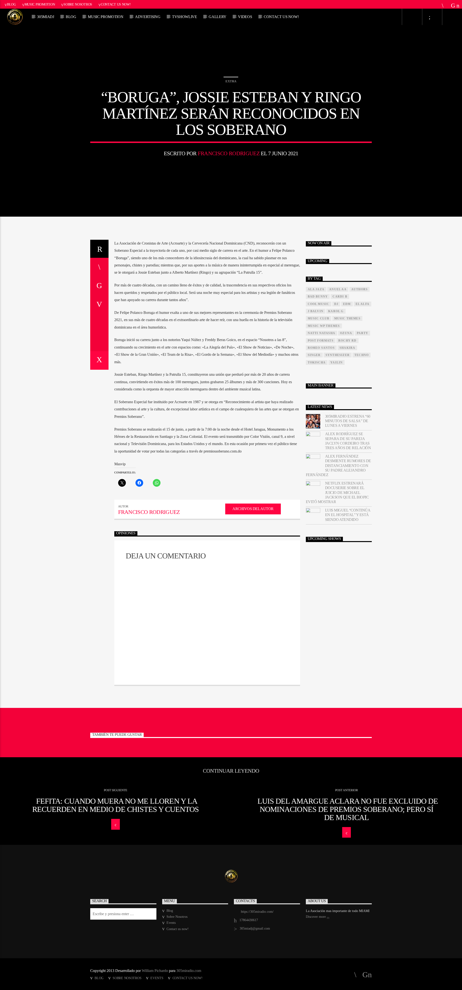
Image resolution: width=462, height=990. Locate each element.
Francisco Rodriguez (229, 153)
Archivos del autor (252, 509)
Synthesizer (338, 355)
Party (362, 333)
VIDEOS (245, 17)
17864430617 (248, 920)
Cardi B (340, 296)
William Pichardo (155, 971)
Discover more (316, 917)
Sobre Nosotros (78, 4)
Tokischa (317, 362)
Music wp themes (324, 326)
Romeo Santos (321, 347)
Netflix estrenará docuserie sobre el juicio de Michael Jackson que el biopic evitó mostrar (337, 492)
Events (171, 923)
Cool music (318, 304)
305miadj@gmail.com (255, 928)
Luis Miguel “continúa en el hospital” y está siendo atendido (347, 514)
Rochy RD (347, 340)
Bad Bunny (318, 296)
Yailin (336, 362)
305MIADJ (45, 17)
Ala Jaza (316, 289)
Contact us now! (116, 4)
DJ (336, 304)
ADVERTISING (147, 17)
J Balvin (316, 311)
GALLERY (217, 17)
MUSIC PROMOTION (105, 17)
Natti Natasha (321, 333)
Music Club (318, 318)
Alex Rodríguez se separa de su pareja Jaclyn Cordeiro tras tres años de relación (348, 441)
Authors (359, 289)
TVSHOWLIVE (184, 17)
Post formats (321, 340)
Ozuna (346, 333)
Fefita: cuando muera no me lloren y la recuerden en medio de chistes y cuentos (115, 805)
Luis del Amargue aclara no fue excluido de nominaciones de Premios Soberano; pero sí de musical (347, 809)
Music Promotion (40, 4)
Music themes (347, 318)
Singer (314, 355)
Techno (361, 355)
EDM (347, 304)
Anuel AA (337, 289)
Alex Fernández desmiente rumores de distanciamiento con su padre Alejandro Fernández (338, 465)
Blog (11, 4)
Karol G (335, 311)
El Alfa (362, 304)
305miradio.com (188, 971)
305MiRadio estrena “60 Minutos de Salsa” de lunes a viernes (347, 420)
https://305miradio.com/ (257, 911)
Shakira (347, 347)
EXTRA (230, 81)
